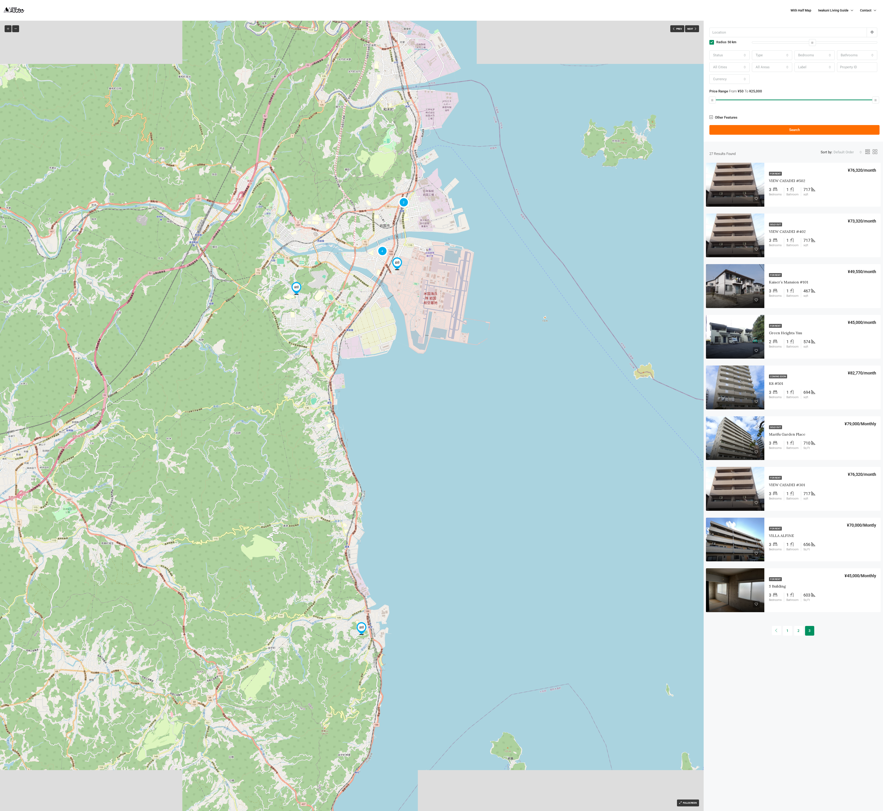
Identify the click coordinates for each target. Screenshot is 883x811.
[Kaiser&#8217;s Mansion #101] (397, 263)
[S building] (296, 288)
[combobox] (729, 55)
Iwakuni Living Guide (833, 10)
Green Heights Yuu (785, 333)
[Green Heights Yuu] (361, 628)
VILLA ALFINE (781, 535)
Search (794, 130)
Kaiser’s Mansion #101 (788, 282)
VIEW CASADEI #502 (787, 180)
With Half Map (801, 10)
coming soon (778, 376)
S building (777, 586)
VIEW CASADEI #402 (787, 231)
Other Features (725, 117)
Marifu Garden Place (787, 434)
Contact (866, 10)
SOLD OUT (775, 224)
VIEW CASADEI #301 (787, 485)
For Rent (775, 173)
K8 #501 (776, 383)
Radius (726, 42)
